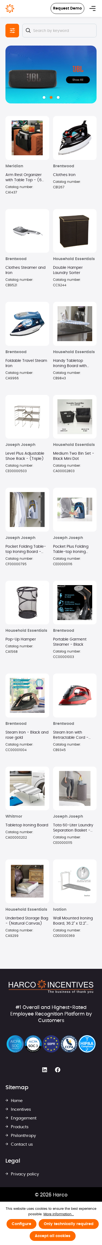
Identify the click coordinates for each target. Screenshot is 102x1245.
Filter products (12, 30)
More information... (59, 1214)
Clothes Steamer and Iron (25, 270)
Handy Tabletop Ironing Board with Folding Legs (70, 364)
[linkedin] (44, 1070)
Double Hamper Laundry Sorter (68, 270)
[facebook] (57, 1070)
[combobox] (59, 30)
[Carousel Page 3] (58, 97)
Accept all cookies (52, 1236)
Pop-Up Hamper (20, 639)
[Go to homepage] (9, 8)
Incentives (20, 1109)
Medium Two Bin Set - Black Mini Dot (73, 456)
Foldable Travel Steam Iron (26, 363)
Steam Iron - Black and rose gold (26, 735)
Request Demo (67, 8)
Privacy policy (24, 1174)
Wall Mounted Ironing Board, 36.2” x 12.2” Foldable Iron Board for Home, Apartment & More (74, 921)
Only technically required (69, 1224)
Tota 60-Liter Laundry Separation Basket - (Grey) (73, 828)
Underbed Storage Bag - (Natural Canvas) (26, 920)
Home (16, 1101)
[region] (51, 74)
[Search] (28, 30)
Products (19, 1127)
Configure (21, 1224)
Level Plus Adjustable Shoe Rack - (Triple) (24, 456)
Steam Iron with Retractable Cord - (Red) (70, 735)
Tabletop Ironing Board (26, 825)
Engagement (23, 1118)
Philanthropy (23, 1136)
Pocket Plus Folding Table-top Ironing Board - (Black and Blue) (71, 550)
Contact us (21, 1144)
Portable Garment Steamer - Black (69, 642)
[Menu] (92, 8)
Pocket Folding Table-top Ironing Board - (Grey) (25, 550)
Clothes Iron (64, 175)
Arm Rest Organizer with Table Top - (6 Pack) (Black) (23, 178)
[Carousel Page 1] (44, 97)
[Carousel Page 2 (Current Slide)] (51, 97)
